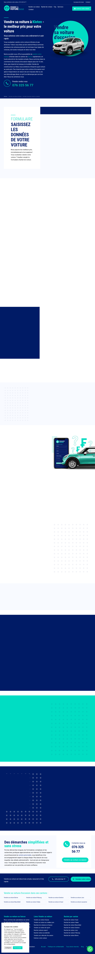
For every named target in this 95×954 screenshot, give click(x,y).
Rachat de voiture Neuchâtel (72, 925)
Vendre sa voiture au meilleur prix (44, 922)
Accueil (43, 947)
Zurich (30, 57)
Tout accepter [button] (17, 947)
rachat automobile (25, 855)
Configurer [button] (8, 947)
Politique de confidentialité (56, 947)
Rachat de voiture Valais (71, 922)
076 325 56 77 (22, 85)
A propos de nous (79, 2)
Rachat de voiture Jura (71, 930)
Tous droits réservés (72, 947)
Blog (82, 947)
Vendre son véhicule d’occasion (43, 935)
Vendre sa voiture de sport (42, 927)
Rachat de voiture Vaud (71, 920)
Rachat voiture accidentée (42, 933)
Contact (88, 2)
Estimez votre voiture (40, 938)
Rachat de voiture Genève (72, 927)
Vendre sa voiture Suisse (41, 920)
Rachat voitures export (41, 930)
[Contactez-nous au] (66, 844)
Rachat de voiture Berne (71, 935)
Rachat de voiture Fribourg (72, 933)
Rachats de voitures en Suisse (43, 925)
